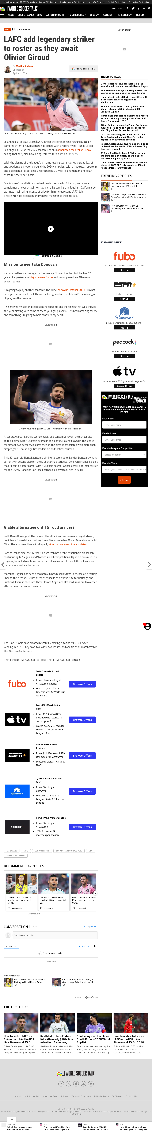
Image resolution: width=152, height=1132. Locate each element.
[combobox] (123, 454)
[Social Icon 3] (83, 1084)
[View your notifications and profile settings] (95, 946)
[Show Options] (143, 454)
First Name (108, 418)
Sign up (93, 927)
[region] (51, 962)
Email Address (109, 433)
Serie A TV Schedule (116, 2)
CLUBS (93, 15)
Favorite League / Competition (117, 448)
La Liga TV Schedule (96, 2)
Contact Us (131, 1096)
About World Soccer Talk (27, 1096)
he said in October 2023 (71, 290)
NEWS (11, 15)
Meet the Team (50, 1096)
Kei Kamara (12, 851)
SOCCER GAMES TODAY (30, 15)
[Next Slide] (95, 893)
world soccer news (16, 856)
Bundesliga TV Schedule (139, 2)
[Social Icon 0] (61, 1084)
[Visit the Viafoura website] (91, 997)
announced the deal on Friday (74, 150)
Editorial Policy (101, 1096)
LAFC (26, 851)
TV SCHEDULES (76, 15)
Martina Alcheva (25, 66)
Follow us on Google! (85, 68)
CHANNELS (124, 15)
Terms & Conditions (81, 1096)
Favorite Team (109, 463)
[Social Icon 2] (76, 1084)
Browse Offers (82, 684)
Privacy (64, 1096)
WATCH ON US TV (55, 15)
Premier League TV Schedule (72, 2)
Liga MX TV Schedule (47, 2)
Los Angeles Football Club (69, 851)
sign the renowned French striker (68, 544)
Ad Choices (117, 1096)
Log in (86, 927)
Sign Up (124, 270)
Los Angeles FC (42, 851)
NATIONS (107, 15)
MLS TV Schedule (27, 2)
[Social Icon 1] (68, 1084)
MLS (90, 851)
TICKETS (140, 15)
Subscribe (124, 480)
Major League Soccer (41, 277)
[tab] (11, 946)
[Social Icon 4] (91, 1084)
